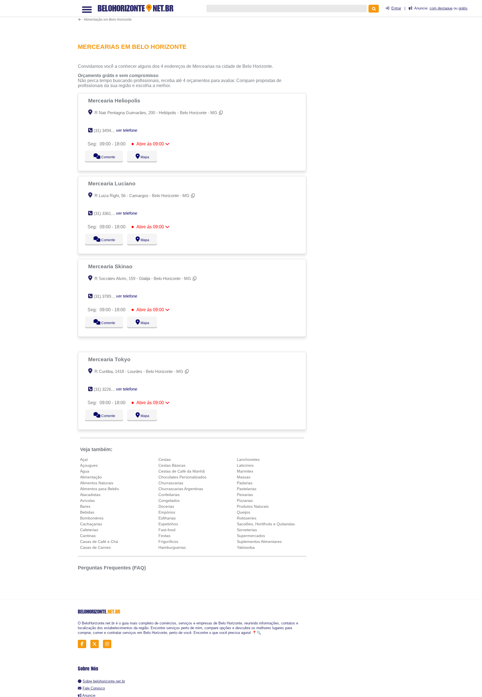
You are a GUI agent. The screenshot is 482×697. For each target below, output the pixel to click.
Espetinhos (168, 524)
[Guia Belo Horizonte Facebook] (83, 644)
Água (84, 471)
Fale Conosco (94, 688)
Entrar (396, 8)
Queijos (243, 512)
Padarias (244, 483)
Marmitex (245, 471)
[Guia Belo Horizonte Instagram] (108, 644)
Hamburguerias (172, 547)
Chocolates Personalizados (182, 477)
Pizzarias (245, 500)
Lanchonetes (248, 459)
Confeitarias (169, 494)
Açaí (84, 459)
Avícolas (87, 500)
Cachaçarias (91, 524)
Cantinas (88, 535)
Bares (85, 506)
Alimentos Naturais (96, 483)
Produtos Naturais (253, 506)
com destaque (441, 8)
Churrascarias (170, 483)
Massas (243, 477)
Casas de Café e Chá (99, 541)
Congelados (169, 500)
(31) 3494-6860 (107, 130)
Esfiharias (167, 518)
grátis (463, 8)
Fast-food (166, 530)
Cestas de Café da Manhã (181, 471)
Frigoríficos (168, 541)
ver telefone (126, 130)
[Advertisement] (195, 18)
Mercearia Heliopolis (115, 100)
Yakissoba (246, 547)
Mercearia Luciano (112, 183)
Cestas (164, 459)
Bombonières (91, 518)
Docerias (166, 506)
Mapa (143, 157)
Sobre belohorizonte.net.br (104, 681)
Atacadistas (90, 494)
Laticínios (245, 465)
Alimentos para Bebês (99, 489)
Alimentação (91, 477)
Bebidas (87, 512)
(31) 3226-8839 (107, 389)
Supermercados (251, 535)
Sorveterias (247, 530)
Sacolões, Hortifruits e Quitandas (266, 524)
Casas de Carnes (95, 547)
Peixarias (245, 494)
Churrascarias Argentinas (180, 489)
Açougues (89, 465)
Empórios (166, 512)
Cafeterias (89, 530)
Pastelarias (246, 489)
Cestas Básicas (171, 465)
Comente (104, 157)
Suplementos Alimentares (259, 541)
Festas (164, 535)
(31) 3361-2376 (107, 213)
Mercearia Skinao (111, 266)
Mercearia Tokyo (110, 359)
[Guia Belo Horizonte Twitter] (96, 644)
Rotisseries (246, 518)
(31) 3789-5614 (107, 296)
